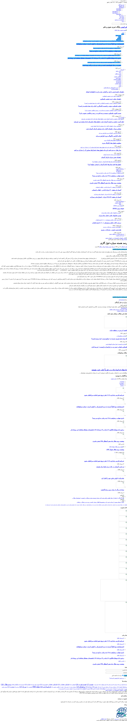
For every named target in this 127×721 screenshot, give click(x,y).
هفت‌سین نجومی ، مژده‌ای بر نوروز (111, 230)
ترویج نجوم (118, 78)
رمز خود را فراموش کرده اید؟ (117, 678)
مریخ (116, 504)
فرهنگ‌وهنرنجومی (119, 201)
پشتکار (121, 504)
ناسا (114, 688)
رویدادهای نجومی (105, 687)
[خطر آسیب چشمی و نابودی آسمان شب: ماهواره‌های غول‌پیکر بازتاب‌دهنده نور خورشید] (102, 119)
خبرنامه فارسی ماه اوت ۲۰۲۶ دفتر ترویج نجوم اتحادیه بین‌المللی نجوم (104, 395)
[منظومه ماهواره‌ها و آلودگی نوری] (112, 140)
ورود (123, 21)
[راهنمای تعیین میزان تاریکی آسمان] (112, 154)
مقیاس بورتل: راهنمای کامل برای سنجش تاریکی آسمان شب (103, 129)
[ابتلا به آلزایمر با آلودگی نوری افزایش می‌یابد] (110, 133)
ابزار (120, 75)
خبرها (122, 34)
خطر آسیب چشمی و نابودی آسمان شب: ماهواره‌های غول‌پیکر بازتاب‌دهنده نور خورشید (99, 122)
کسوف (88, 688)
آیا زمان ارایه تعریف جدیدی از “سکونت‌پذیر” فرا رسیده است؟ (109, 339)
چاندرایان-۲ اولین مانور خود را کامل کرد (112, 478)
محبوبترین (121, 382)
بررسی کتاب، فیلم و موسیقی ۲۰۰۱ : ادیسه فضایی (106, 222)
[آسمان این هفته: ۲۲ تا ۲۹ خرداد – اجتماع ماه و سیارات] (107, 194)
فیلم (120, 204)
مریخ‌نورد (17, 687)
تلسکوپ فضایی (63, 504)
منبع (126, 294)
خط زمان (121, 17)
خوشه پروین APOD (118, 208)
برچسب (122, 385)
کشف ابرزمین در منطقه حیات (118, 330)
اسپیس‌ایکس (110, 684)
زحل (93, 504)
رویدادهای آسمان (120, 168)
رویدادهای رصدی (113, 687)
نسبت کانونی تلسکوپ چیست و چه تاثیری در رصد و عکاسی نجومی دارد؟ (100, 113)
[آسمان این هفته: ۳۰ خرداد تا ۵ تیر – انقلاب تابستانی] (108, 187)
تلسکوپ (58, 504)
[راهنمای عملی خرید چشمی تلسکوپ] (112, 96)
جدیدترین (122, 381)
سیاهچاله (100, 504)
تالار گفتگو (121, 6)
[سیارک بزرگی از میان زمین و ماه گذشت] (120, 487)
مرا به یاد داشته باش (117, 675)
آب (45, 504)
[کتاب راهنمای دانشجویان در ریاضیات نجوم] (116, 238)
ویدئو (120, 86)
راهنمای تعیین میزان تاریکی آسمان (111, 157)
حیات (75, 504)
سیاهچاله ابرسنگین (72, 687)
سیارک (97, 504)
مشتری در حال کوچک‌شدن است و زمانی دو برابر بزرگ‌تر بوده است (101, 65)
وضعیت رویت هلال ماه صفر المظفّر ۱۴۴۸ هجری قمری (105, 183)
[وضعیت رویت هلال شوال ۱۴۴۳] (116, 446)
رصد (120, 72)
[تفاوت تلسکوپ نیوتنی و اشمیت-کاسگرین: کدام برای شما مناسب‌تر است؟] (102, 103)
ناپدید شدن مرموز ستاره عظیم (118, 309)
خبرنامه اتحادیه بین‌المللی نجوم (116, 234)
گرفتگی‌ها (118, 171)
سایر (120, 85)
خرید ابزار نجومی (120, 235)
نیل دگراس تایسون (109, 688)
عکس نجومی (118, 202)
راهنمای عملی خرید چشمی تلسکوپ (110, 99)
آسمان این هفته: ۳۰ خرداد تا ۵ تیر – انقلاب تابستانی (106, 190)
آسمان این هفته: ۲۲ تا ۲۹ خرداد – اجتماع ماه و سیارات (105, 197)
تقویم (52, 504)
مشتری (118, 504)
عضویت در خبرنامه (119, 19)
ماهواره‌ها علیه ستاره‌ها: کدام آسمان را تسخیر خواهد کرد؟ (104, 164)
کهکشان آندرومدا (76, 688)
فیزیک (119, 37)
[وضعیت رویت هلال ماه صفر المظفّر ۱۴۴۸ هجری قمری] (107, 180)
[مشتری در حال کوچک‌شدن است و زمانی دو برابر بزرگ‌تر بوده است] (104, 62)
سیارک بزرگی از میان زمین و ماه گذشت (112, 490)
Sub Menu (118, 8)
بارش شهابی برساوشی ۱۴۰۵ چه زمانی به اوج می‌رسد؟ (105, 51)
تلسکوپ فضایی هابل (35, 684)
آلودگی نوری (121, 117)
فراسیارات (118, 80)
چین (123, 504)
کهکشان (125, 504)
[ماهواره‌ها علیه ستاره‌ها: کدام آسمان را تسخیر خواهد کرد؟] (106, 161)
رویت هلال (118, 170)
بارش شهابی (48, 504)
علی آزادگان (124, 246)
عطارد (61, 687)
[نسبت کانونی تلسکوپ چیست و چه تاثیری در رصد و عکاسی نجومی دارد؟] (103, 110)
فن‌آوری (119, 38)
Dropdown (121, 7)
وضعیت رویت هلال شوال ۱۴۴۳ (115, 449)
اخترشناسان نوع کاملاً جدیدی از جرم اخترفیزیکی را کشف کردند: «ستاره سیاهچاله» (100, 44)
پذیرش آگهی (121, 4)
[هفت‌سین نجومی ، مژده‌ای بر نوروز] (112, 227)
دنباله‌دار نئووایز (122, 311)
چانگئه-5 (97, 688)
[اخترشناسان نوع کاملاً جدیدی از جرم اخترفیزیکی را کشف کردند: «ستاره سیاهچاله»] (103, 41)
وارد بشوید (113, 378)
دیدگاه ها (122, 384)
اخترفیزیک (118, 82)
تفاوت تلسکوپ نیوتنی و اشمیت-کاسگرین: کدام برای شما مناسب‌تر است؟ (99, 106)
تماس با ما (121, 18)
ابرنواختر (115, 684)
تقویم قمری (55, 504)
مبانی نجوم (118, 71)
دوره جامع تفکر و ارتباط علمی (110, 87)
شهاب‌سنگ (66, 687)
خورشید (78, 504)
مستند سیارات (114, 89)
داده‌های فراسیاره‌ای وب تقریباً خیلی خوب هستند (109, 370)
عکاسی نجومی (117, 76)
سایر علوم (118, 39)
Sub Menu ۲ (115, 11)
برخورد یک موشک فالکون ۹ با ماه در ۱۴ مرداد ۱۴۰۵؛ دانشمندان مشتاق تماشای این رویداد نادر (94, 58)
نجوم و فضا (118, 35)
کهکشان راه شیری (68, 688)
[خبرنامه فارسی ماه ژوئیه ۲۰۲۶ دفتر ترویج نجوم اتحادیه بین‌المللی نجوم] (123, 549)
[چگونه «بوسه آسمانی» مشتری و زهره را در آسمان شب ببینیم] (123, 567)
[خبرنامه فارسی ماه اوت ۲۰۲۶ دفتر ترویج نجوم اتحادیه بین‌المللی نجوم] (120, 458)
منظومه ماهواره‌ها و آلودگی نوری (111, 143)
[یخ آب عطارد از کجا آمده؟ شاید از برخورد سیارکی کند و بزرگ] (123, 572)
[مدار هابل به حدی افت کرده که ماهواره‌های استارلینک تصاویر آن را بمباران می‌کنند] (100, 147)
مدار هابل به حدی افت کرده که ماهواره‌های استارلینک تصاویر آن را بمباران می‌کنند (97, 150)
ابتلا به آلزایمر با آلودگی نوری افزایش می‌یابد (108, 136)
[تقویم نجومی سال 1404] (121, 30)
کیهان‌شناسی (118, 83)
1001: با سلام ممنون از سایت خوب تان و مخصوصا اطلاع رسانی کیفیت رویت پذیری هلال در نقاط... (100, 502)
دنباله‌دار (81, 504)
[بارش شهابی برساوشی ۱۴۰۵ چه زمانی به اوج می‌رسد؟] (107, 48)
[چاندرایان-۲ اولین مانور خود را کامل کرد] (120, 475)
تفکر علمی (95, 684)
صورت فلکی (118, 73)
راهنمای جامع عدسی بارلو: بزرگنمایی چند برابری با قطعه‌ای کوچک (105, 92)
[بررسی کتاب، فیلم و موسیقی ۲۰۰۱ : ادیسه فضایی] (108, 219)
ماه (111, 504)
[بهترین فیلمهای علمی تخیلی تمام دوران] (111, 212)
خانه (123, 32)
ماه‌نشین (113, 504)
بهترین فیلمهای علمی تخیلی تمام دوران (110, 215)
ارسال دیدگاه (102, 246)
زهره (95, 504)
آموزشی (122, 69)
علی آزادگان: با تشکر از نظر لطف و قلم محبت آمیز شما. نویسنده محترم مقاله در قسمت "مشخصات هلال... (98, 498)
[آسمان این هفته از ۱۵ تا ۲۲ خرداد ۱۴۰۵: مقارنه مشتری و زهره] (123, 578)
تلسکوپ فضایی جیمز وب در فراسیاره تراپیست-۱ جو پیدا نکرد (109, 347)
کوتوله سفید (61, 688)
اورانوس (124, 27)
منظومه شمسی (117, 79)
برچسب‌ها (121, 15)
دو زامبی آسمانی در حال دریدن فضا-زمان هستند (110, 467)
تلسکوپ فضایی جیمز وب (70, 504)
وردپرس (117, 719)
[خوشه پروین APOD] (118, 205)
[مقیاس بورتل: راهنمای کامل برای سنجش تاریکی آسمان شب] (106, 126)
